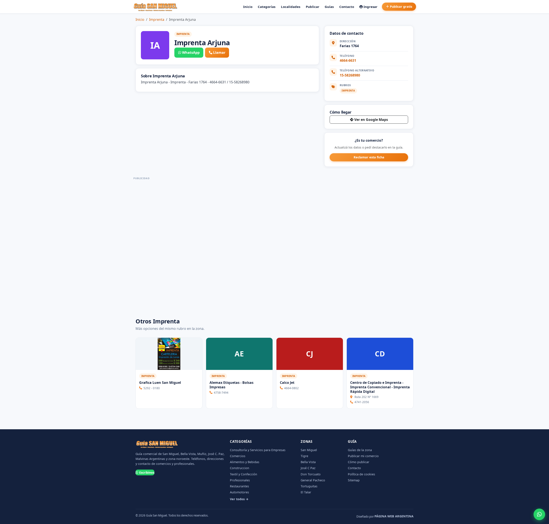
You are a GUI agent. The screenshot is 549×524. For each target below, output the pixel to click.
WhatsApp (191, 52)
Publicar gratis (401, 7)
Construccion (239, 468)
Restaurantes (239, 486)
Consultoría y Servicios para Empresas (257, 450)
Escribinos (146, 472)
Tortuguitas (309, 486)
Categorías (266, 7)
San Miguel (309, 450)
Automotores (239, 492)
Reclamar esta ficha (369, 157)
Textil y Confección (243, 474)
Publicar (312, 7)
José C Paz (308, 468)
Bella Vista (308, 462)
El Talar (306, 492)
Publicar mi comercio (363, 456)
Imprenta (156, 19)
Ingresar (370, 7)
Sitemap (354, 480)
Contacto (346, 7)
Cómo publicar (358, 462)
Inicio (247, 7)
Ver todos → (239, 499)
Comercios (237, 456)
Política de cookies (361, 474)
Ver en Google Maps (371, 119)
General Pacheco (313, 480)
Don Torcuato (311, 474)
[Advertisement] (141, 245)
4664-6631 (348, 60)
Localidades (290, 7)
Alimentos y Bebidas (244, 462)
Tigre (304, 456)
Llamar (219, 52)
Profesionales (240, 480)
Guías (329, 7)
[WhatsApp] (539, 514)
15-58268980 (350, 75)
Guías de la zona (360, 450)
